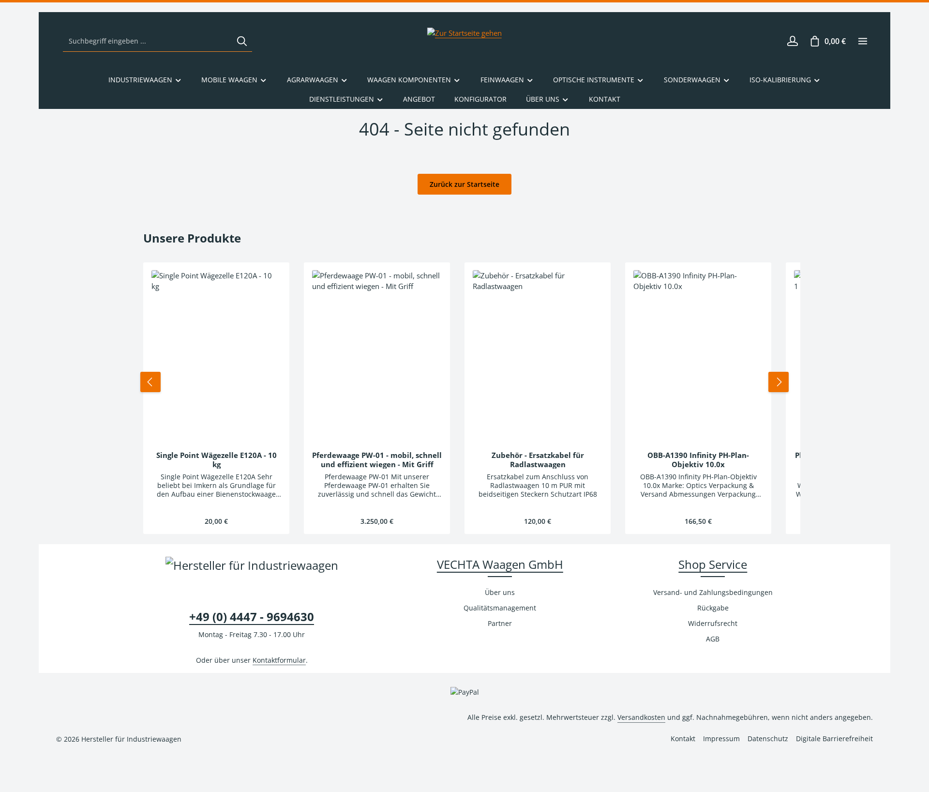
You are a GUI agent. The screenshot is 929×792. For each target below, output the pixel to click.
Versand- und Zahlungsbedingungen (713, 592)
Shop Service (712, 564)
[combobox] (147, 41)
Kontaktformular (279, 660)
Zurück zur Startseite (464, 184)
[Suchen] (242, 41)
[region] (464, 382)
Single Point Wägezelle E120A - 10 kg (216, 460)
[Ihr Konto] (792, 41)
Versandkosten (641, 717)
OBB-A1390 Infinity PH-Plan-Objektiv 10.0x (698, 460)
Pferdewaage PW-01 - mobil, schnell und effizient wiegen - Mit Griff (377, 460)
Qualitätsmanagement (500, 607)
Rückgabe (713, 607)
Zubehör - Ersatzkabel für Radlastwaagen (538, 460)
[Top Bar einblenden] (862, 41)
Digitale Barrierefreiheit (834, 738)
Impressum (721, 738)
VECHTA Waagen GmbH (500, 564)
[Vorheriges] (150, 382)
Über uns (500, 592)
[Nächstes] (778, 382)
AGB (712, 638)
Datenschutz (768, 738)
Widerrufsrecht (712, 623)
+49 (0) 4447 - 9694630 (251, 616)
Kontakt (683, 738)
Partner (500, 623)
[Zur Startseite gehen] (464, 41)
